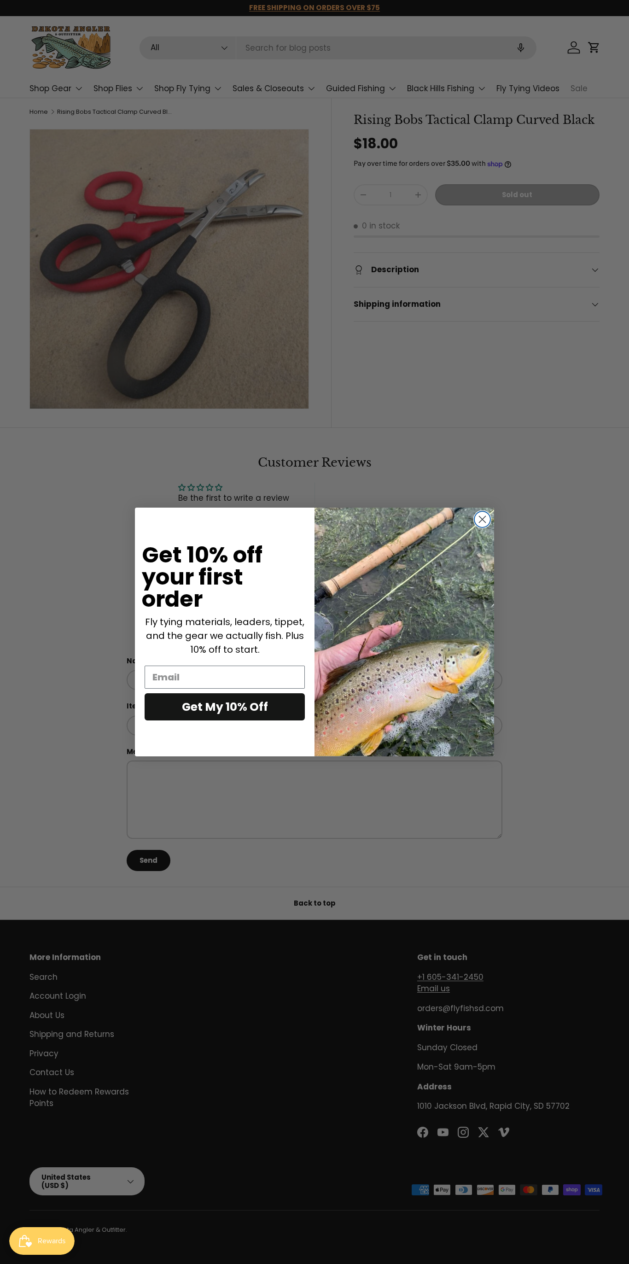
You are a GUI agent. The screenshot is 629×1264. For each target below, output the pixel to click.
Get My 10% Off (225, 707)
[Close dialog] (482, 519)
